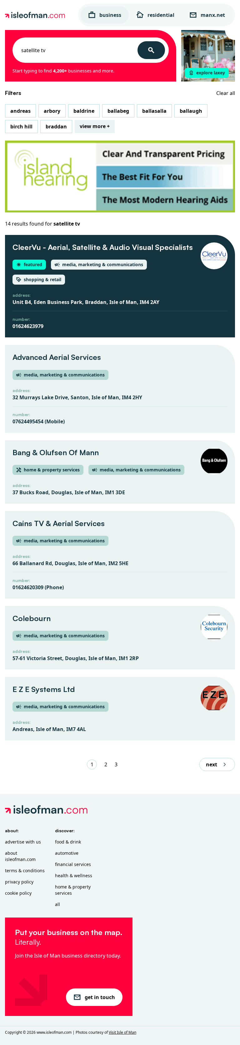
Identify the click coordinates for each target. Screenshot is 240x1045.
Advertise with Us (23, 842)
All (57, 904)
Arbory (52, 110)
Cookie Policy (18, 893)
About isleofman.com (20, 856)
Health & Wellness (73, 875)
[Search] (151, 50)
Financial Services (73, 864)
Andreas (20, 110)
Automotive (66, 853)
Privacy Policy (19, 882)
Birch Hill (21, 126)
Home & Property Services (73, 890)
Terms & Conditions (25, 870)
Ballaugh (191, 110)
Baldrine (83, 110)
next (211, 764)
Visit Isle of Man (122, 1032)
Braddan (56, 126)
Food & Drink (68, 842)
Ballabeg (118, 110)
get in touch (100, 997)
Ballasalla (154, 110)
